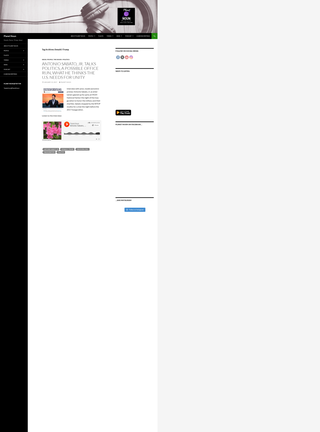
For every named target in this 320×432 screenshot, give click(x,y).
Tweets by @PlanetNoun (12, 88)
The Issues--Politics (62, 59)
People (90, 36)
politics (61, 152)
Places (100, 36)
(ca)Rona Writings (143, 36)
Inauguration (49, 152)
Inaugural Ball (83, 149)
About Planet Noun (78, 36)
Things (109, 36)
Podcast (128, 36)
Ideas (118, 36)
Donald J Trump (68, 149)
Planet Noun (10, 36)
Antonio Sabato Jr (51, 149)
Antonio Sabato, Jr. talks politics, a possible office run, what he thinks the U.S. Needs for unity (70, 70)
